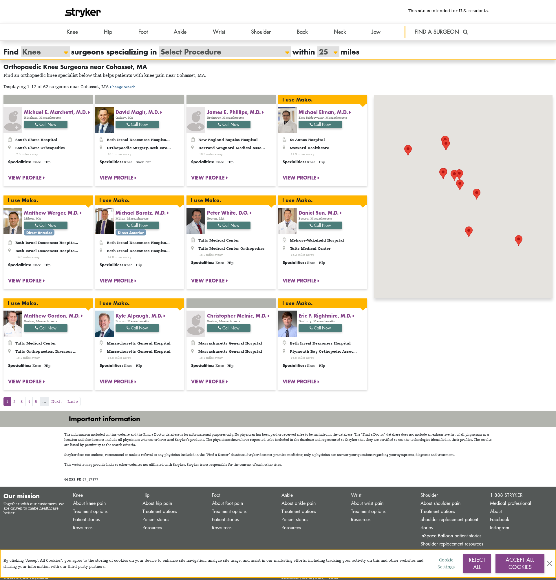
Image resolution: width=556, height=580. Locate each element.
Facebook (499, 519)
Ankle (287, 495)
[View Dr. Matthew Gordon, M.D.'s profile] (12, 323)
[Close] (550, 563)
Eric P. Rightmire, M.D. (326, 315)
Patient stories (86, 519)
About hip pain (157, 503)
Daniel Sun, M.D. (319, 212)
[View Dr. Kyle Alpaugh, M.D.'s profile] (104, 323)
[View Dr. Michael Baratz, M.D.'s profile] (104, 220)
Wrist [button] (219, 31)
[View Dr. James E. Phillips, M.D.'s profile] (195, 119)
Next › (57, 401)
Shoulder (429, 495)
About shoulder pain (440, 503)
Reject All (477, 563)
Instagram (499, 528)
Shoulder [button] (261, 31)
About (496, 511)
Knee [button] (72, 31)
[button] (476, 194)
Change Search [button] (123, 87)
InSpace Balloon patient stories (450, 536)
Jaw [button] (376, 31)
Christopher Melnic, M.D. (237, 315)
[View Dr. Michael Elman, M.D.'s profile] (287, 119)
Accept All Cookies (520, 563)
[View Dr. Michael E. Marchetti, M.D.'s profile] (12, 119)
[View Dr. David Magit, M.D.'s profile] (104, 119)
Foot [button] (143, 31)
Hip (145, 495)
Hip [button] (108, 31)
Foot (216, 495)
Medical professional (510, 503)
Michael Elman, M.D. (324, 112)
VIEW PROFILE (25, 177)
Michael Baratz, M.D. (141, 212)
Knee (78, 495)
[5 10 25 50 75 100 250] (325, 51)
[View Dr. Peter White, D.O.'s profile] (195, 220)
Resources (82, 528)
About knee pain (89, 503)
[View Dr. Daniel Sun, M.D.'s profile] (287, 220)
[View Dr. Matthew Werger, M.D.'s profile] (12, 220)
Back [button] (302, 31)
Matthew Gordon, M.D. (52, 315)
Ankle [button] (180, 31)
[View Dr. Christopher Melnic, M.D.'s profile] (195, 323)
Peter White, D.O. (228, 212)
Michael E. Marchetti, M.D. (56, 112)
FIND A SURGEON (438, 31)
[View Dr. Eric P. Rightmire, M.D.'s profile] (287, 323)
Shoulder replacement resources (451, 544)
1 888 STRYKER (506, 495)
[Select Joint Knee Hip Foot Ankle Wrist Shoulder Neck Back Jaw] (42, 51)
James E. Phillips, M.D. (234, 112)
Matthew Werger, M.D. (52, 212)
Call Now (47, 124)
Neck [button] (340, 31)
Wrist (356, 495)
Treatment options (90, 511)
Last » (72, 401)
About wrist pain (367, 503)
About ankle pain (298, 503)
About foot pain (227, 503)
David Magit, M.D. (138, 112)
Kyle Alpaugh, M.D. (140, 315)
